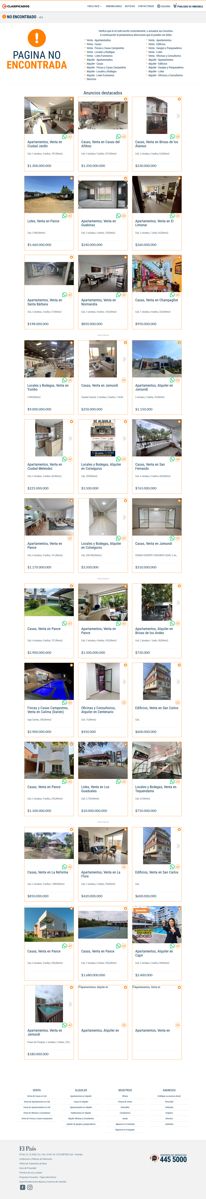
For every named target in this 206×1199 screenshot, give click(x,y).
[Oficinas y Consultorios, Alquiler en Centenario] (103, 681)
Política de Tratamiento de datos (33, 1163)
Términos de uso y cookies (30, 1172)
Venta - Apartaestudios (99, 40)
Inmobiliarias (114, 6)
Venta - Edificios (156, 44)
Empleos (169, 1113)
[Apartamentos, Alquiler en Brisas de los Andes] (157, 602)
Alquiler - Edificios (157, 63)
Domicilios (125, 1107)
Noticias (130, 6)
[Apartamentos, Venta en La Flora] (103, 845)
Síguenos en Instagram (125, 1129)
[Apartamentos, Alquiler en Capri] (157, 924)
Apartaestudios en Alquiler (81, 1107)
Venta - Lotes (155, 52)
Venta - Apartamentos (159, 40)
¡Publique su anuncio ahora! (169, 1096)
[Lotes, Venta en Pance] (49, 194)
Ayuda (125, 1118)
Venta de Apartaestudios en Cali (36, 1107)
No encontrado (21, 16)
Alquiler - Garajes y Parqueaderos (166, 67)
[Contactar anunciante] (69, 137)
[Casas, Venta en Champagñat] (157, 273)
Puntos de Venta (125, 1101)
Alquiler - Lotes (156, 71)
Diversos (169, 1118)
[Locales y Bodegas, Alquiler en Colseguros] (103, 437)
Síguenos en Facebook (125, 1124)
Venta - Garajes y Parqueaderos (165, 48)
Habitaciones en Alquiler (81, 1113)
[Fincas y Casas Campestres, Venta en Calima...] (49, 681)
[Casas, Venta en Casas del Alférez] (103, 115)
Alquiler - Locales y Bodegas (102, 71)
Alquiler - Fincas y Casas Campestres (106, 67)
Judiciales (169, 1124)
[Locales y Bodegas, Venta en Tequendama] (157, 760)
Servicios (91, 79)
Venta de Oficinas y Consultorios (36, 1113)
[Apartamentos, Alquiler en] (103, 1003)
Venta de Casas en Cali (36, 1096)
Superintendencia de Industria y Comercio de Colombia (42, 1181)
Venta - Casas (94, 44)
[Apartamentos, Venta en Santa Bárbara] (49, 273)
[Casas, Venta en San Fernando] (157, 437)
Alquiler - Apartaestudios (100, 59)
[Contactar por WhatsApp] (64, 137)
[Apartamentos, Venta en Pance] (49, 516)
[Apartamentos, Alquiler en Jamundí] (157, 358)
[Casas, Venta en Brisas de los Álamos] (157, 115)
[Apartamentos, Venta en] (157, 1003)
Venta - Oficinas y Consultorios (164, 55)
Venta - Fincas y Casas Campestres (105, 48)
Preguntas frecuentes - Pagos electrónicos (37, 1177)
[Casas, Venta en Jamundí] (103, 358)
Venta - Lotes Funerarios (100, 55)
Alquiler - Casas (95, 63)
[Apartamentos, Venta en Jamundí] (49, 1003)
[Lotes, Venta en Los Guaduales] (103, 760)
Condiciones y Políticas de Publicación (35, 1159)
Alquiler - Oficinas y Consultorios (165, 75)
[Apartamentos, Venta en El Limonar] (157, 194)
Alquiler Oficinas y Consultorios (81, 1118)
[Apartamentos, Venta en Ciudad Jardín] (49, 115)
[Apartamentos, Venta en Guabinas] (103, 194)
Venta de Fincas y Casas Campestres (36, 1118)
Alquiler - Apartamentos (160, 59)
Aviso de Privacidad (27, 1168)
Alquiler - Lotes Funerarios (100, 75)
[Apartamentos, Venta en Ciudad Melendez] (49, 437)
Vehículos (169, 1107)
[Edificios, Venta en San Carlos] (157, 681)
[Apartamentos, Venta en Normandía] (103, 273)
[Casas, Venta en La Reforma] (49, 845)
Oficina (125, 1096)
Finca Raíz (93, 6)
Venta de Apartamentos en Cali (37, 1101)
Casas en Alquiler (81, 1101)
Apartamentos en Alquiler (81, 1096)
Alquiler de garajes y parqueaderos (81, 1124)
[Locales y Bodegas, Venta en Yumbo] (49, 358)
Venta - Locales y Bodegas (101, 52)
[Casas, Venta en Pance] (49, 602)
